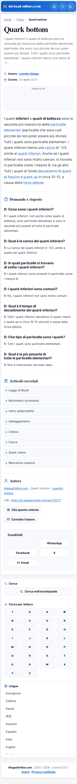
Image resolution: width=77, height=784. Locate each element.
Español (11, 731)
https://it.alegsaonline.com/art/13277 (36, 500)
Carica (13, 442)
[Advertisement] (38, 100)
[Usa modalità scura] (70, 6)
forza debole (33, 183)
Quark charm (17, 452)
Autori (25, 772)
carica (50, 148)
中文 (8, 716)
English (10, 747)
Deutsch (11, 724)
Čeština (11, 701)
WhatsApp (54, 543)
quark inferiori (29, 154)
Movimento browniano (24, 400)
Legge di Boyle (19, 390)
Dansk (10, 708)
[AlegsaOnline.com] (25, 6)
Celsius (13, 431)
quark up (30, 177)
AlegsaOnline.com (16, 488)
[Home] (54, 6)
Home (7, 19)
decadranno (47, 171)
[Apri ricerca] (62, 6)
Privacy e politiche (44, 772)
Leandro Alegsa (29, 73)
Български (13, 693)
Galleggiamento (19, 421)
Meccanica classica (22, 463)
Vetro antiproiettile (21, 411)
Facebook (23, 553)
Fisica (20, 19)
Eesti (9, 739)
